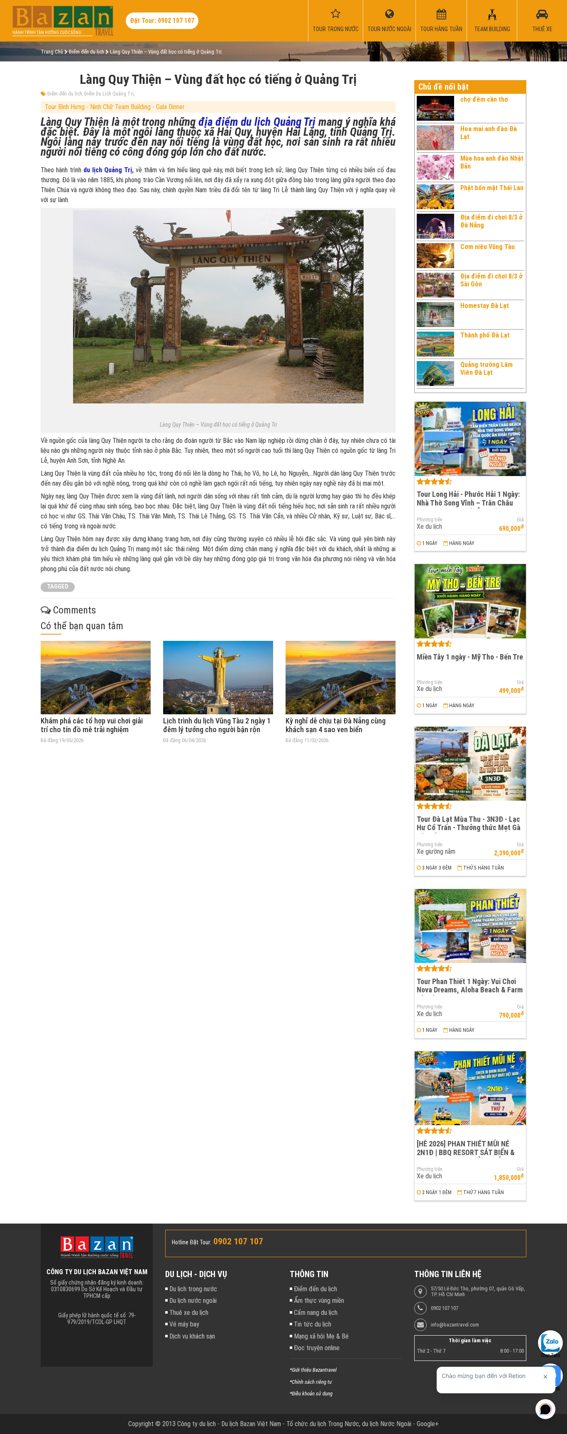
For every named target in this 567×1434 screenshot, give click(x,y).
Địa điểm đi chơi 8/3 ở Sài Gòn (491, 280)
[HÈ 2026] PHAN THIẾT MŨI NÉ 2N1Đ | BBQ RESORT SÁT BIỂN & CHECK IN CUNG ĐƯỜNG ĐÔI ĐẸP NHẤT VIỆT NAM (467, 1156)
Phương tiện (429, 520)
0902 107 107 (444, 1308)
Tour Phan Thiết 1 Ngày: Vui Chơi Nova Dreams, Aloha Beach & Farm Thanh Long (470, 990)
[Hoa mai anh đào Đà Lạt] (435, 137)
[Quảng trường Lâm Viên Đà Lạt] (435, 373)
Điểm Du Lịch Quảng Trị (109, 94)
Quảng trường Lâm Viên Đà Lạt (486, 368)
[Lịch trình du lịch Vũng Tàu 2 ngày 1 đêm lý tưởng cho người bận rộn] (218, 677)
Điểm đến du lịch (64, 94)
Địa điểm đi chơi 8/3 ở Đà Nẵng (491, 221)
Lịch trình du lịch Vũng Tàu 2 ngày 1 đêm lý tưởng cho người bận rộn (217, 725)
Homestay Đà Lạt (484, 306)
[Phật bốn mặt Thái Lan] (435, 196)
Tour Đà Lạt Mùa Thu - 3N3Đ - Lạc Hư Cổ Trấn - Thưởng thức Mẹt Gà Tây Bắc (469, 827)
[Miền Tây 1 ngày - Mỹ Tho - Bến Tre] (470, 601)
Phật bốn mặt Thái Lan (491, 188)
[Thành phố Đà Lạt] (435, 344)
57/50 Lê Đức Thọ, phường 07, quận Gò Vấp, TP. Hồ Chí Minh (478, 1291)
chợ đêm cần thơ (484, 99)
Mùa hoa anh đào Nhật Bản (491, 162)
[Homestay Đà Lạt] (435, 314)
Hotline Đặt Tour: (191, 1242)
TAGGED (57, 586)
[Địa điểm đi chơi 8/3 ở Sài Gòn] (435, 285)
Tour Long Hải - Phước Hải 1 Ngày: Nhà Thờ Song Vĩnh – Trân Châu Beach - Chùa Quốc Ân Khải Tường (469, 502)
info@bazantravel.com (455, 1325)
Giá (520, 520)
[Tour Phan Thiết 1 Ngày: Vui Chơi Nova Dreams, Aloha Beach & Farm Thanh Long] (470, 926)
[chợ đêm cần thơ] (435, 108)
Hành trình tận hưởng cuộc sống (46, 32)
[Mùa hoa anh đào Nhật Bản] (435, 167)
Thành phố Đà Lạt (485, 335)
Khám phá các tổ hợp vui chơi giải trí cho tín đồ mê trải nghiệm (92, 725)
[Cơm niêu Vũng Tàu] (435, 255)
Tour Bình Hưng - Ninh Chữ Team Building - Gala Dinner (115, 107)
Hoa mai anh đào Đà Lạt (488, 132)
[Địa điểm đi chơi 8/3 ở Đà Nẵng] (435, 226)
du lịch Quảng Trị (107, 170)
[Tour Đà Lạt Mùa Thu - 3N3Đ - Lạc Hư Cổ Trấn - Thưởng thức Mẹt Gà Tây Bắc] (470, 764)
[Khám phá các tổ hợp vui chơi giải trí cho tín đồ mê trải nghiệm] (96, 677)
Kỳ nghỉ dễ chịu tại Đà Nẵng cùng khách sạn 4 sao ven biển (336, 725)
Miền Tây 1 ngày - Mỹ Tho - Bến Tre (470, 656)
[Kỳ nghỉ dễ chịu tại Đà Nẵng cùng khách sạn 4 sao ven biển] (341, 677)
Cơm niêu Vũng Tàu (487, 247)
